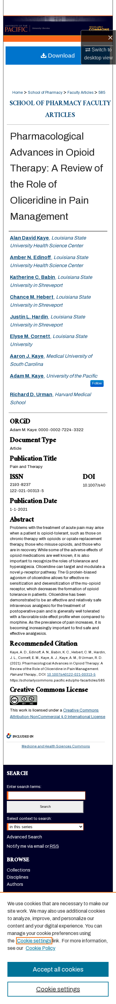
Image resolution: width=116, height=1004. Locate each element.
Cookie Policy (40, 948)
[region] (58, 948)
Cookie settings (34, 940)
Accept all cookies (58, 969)
